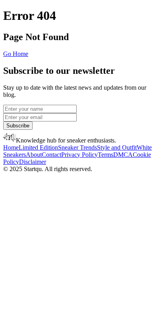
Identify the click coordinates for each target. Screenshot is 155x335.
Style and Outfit (117, 147)
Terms (105, 154)
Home (11, 147)
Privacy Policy (79, 154)
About (34, 154)
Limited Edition (38, 147)
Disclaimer (32, 161)
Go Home (15, 53)
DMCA (123, 154)
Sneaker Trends (77, 147)
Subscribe (17, 126)
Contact (51, 154)
